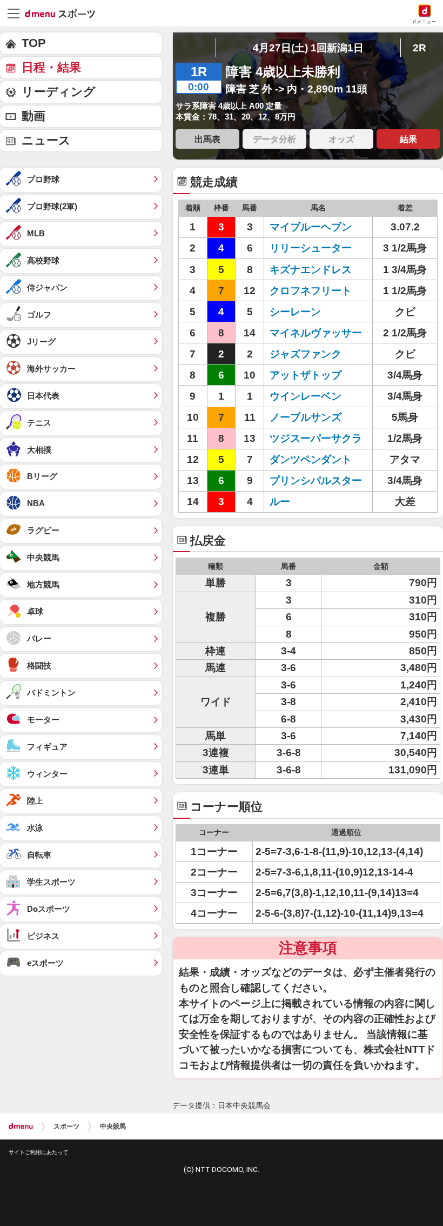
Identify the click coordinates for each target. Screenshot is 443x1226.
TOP (34, 43)
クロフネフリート (311, 290)
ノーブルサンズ (305, 417)
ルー (280, 501)
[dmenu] (21, 1126)
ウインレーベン (305, 396)
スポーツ (66, 1126)
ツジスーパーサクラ (316, 438)
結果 (408, 139)
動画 (33, 116)
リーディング (59, 91)
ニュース (46, 140)
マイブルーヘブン (311, 227)
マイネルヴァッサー (316, 333)
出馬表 (207, 139)
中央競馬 (113, 1126)
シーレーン (295, 311)
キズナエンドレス (311, 269)
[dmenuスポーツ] (64, 13)
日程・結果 (51, 67)
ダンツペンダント (311, 459)
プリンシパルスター (316, 480)
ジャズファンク (305, 354)
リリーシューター (311, 248)
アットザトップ (305, 375)
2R (419, 48)
